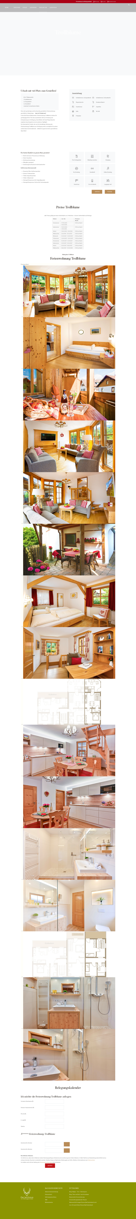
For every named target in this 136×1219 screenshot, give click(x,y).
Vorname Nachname (27, 1101)
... (66, 1144)
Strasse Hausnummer (27, 1107)
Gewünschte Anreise (26, 1143)
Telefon (23, 1126)
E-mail (23, 1120)
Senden (50, 1165)
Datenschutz (91, 1160)
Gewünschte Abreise (26, 1149)
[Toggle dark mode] (128, 4)
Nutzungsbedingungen (46, 1162)
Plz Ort (23, 1114)
